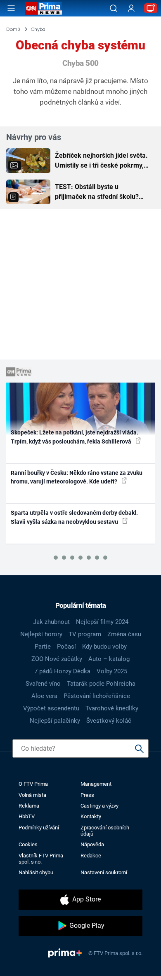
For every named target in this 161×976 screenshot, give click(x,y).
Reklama (29, 806)
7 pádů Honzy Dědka (62, 671)
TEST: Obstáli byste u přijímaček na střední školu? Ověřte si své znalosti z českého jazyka (102, 192)
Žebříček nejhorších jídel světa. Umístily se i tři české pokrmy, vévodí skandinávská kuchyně (101, 161)
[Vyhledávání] (113, 8)
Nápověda (92, 844)
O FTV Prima (33, 784)
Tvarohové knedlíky (111, 708)
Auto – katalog (109, 659)
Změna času (124, 634)
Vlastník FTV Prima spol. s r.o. (41, 858)
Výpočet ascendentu (51, 708)
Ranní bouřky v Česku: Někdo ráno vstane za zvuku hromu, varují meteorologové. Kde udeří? (76, 477)
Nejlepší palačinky (55, 720)
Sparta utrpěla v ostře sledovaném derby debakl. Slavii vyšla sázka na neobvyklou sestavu (74, 517)
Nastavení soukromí (103, 872)
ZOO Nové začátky (56, 659)
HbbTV (27, 816)
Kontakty (90, 816)
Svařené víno (43, 683)
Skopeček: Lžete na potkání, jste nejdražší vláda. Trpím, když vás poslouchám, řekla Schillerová (74, 436)
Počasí (66, 646)
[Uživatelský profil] (131, 8)
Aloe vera (44, 696)
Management (95, 784)
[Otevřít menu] (11, 8)
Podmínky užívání (39, 827)
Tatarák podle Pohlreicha (101, 683)
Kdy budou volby (104, 646)
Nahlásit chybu (36, 872)
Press (87, 795)
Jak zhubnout (51, 622)
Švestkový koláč (108, 720)
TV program (85, 634)
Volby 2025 (112, 671)
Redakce (90, 855)
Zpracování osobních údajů (104, 830)
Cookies (28, 844)
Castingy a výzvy (99, 806)
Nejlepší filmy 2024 (102, 622)
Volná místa (32, 795)
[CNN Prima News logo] (43, 8)
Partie (43, 646)
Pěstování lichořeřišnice (97, 696)
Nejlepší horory (41, 634)
